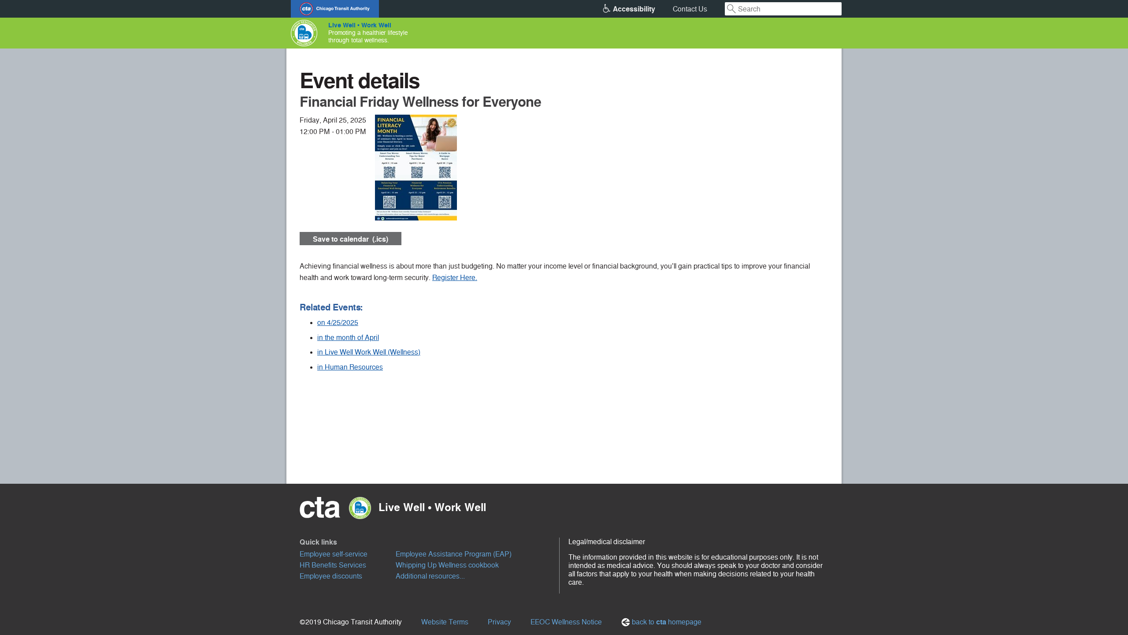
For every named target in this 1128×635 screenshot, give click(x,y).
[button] (430, 542)
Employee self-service (333, 554)
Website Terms (444, 622)
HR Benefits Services (333, 565)
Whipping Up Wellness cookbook (447, 565)
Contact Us (690, 9)
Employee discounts (331, 576)
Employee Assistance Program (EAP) (454, 554)
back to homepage (665, 622)
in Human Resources (350, 367)
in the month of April (348, 337)
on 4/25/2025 (337, 322)
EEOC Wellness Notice (566, 622)
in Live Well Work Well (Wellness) (368, 352)
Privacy (499, 622)
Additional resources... (430, 576)
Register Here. (454, 277)
